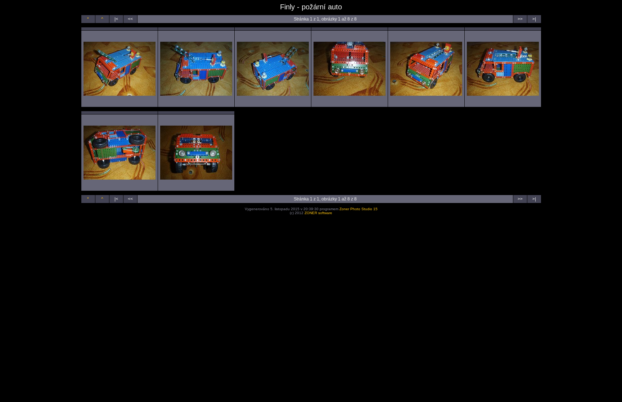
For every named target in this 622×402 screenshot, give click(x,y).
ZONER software (318, 213)
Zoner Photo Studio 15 (358, 209)
